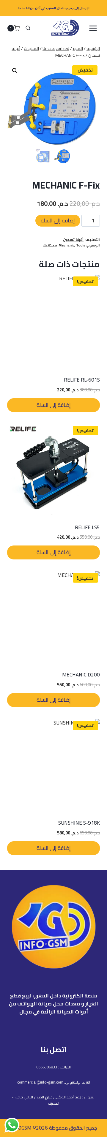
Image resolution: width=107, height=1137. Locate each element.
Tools (80, 245)
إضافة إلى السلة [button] (54, 405)
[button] (15, 70)
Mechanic (66, 245)
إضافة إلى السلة (58, 220)
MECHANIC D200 (81, 674)
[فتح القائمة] (93, 28)
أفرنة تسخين (73, 239)
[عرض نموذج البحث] (28, 28)
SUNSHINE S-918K (79, 823)
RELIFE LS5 (87, 527)
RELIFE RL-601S (82, 380)
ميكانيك (50, 245)
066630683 (45, 1066)
